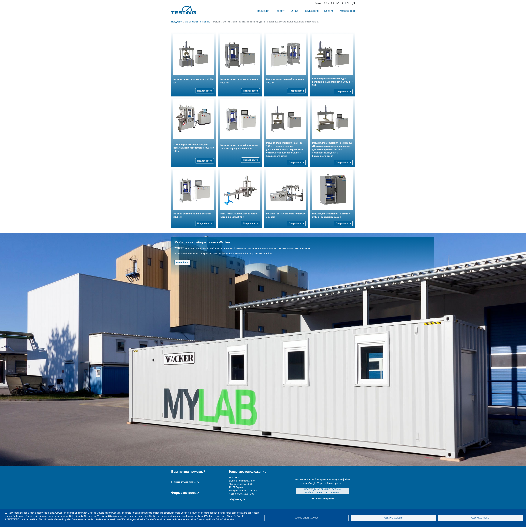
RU (343, 3)
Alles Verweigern (393, 518)
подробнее (182, 262)
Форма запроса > (185, 493)
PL (348, 3)
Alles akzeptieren (480, 518)
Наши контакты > (185, 482)
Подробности (204, 91)
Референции (347, 10)
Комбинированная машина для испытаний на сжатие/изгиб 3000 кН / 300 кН (332, 81)
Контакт (318, 3)
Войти (326, 3)
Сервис (328, 10)
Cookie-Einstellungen (306, 518)
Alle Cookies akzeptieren (322, 498)
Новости (280, 10)
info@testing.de (237, 499)
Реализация (311, 10)
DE (337, 3)
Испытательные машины (198, 22)
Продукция (262, 10)
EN (332, 3)
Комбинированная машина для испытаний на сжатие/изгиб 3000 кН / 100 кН (193, 147)
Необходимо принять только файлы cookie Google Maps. (322, 491)
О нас (294, 10)
